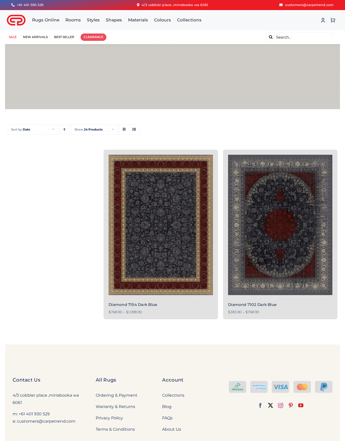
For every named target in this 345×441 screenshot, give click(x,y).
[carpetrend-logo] (16, 12)
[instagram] (280, 405)
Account (172, 380)
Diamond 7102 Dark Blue (252, 304)
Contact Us (26, 380)
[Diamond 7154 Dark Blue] (161, 225)
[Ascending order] (64, 129)
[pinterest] (290, 405)
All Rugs (106, 380)
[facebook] (260, 405)
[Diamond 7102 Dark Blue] (280, 225)
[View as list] (134, 129)
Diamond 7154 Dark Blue (133, 304)
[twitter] (270, 405)
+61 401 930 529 (34, 414)
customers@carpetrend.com (46, 421)
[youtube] (300, 405)
